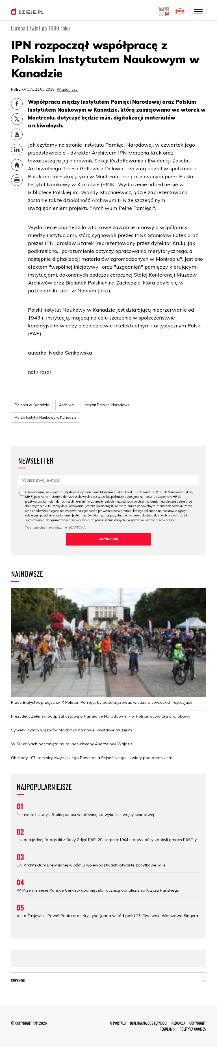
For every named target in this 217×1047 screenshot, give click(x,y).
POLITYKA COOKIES (193, 1029)
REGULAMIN (167, 1029)
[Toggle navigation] (198, 11)
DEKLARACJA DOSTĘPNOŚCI (148, 1023)
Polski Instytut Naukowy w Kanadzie (46, 417)
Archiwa (66, 405)
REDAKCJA (178, 1023)
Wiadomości (67, 89)
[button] (204, 981)
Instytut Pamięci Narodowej (107, 405)
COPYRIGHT (197, 1023)
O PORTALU (118, 1023)
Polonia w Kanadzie (32, 405)
